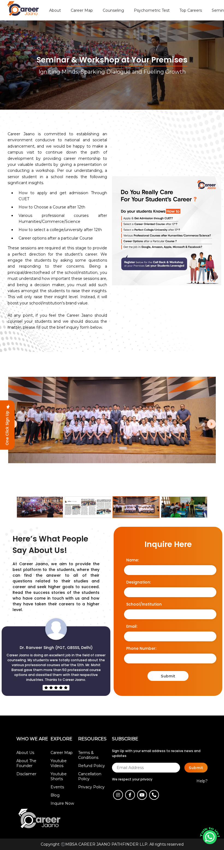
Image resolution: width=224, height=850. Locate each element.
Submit (168, 676)
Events (57, 787)
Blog (55, 795)
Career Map (62, 752)
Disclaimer (26, 773)
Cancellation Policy (89, 776)
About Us (25, 752)
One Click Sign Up (7, 427)
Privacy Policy (91, 787)
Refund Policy (91, 765)
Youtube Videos (59, 763)
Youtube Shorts (59, 776)
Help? (202, 781)
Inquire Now (62, 803)
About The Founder (26, 763)
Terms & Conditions (88, 755)
